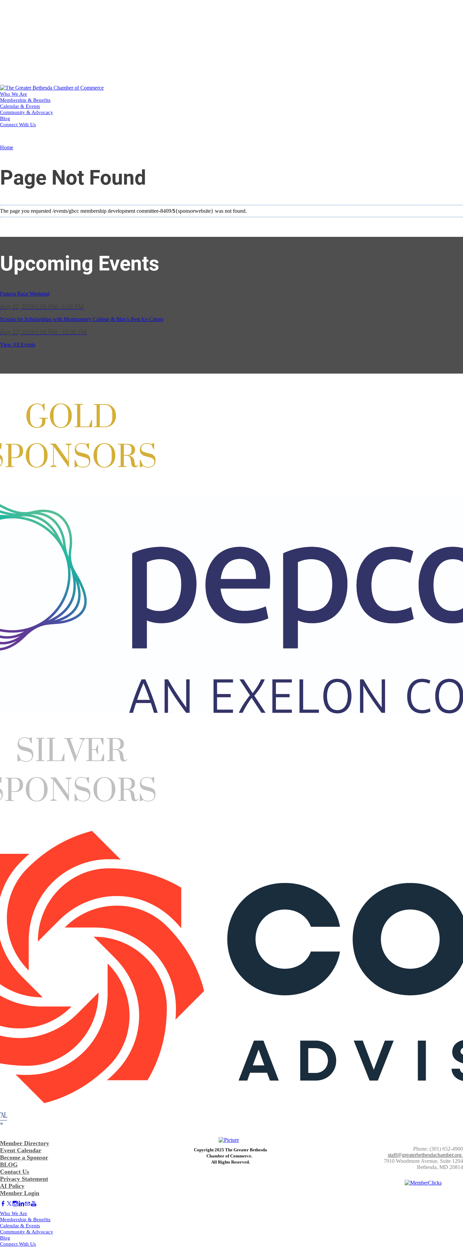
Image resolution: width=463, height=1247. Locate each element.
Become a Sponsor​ (24, 1157)
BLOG (9, 1164)
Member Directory (24, 1143)
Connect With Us (18, 124)
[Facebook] (3, 1204)
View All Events (17, 344)
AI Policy (12, 1186)
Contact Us (14, 1171)
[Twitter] (9, 1204)
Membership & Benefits (25, 100)
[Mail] (27, 1204)
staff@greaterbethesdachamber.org (425, 1155)
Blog (5, 118)
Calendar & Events (20, 106)
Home (6, 147)
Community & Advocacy (26, 112)
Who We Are (13, 94)
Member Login (19, 1193)
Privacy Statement (24, 1178)
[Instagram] (15, 1204)
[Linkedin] (21, 1204)
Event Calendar (20, 1150)
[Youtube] (33, 1204)
